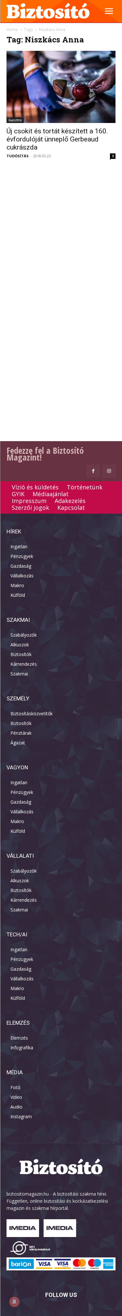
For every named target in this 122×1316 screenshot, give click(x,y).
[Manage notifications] (14, 1302)
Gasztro (15, 120)
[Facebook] (93, 471)
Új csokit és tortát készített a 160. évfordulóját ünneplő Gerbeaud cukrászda (57, 139)
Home (12, 29)
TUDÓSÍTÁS (18, 155)
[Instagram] (109, 471)
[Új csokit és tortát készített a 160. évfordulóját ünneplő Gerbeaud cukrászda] (61, 87)
